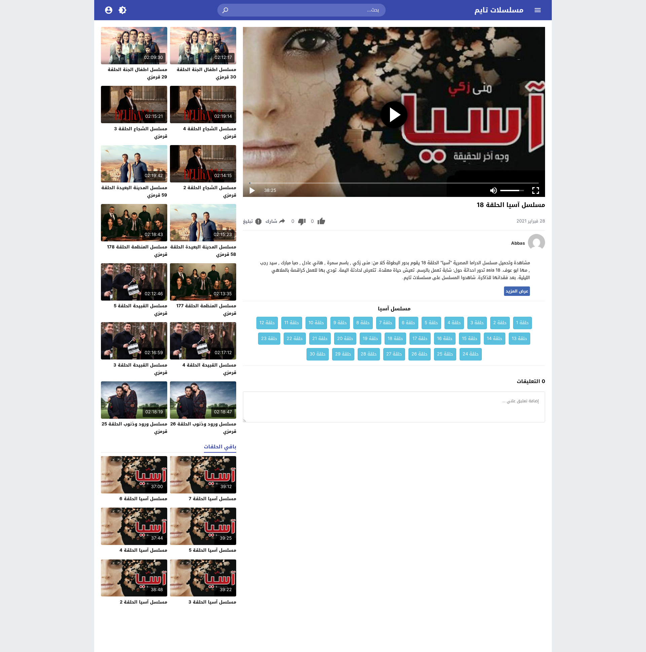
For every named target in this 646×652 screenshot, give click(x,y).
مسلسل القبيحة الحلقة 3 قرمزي (140, 369)
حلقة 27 (394, 354)
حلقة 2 (500, 322)
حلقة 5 (431, 322)
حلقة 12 (267, 322)
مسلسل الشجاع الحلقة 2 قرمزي (209, 191)
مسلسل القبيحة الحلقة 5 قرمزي (140, 309)
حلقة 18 (395, 338)
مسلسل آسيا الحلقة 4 (143, 550)
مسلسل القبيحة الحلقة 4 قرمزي (209, 369)
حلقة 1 (522, 322)
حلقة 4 (454, 322)
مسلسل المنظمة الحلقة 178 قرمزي (137, 251)
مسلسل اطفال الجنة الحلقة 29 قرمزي (137, 73)
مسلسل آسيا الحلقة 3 (212, 602)
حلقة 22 (295, 338)
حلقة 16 (445, 338)
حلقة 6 (408, 322)
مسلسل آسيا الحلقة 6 (143, 498)
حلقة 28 (369, 354)
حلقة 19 (370, 338)
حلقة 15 (469, 338)
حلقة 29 (343, 354)
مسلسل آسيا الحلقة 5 (212, 550)
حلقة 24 (471, 354)
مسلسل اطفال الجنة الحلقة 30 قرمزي (206, 73)
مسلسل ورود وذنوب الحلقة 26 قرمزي (203, 428)
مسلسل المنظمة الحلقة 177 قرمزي (206, 309)
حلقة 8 (363, 322)
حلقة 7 (385, 322)
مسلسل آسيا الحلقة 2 (143, 602)
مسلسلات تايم (499, 10)
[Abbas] (536, 249)
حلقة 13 (519, 338)
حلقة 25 (445, 354)
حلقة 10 (316, 322)
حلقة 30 (318, 354)
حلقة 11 (291, 322)
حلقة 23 (269, 338)
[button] (225, 10)
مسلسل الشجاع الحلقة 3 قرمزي (140, 132)
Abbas (518, 243)
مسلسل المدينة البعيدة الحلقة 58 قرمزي (203, 251)
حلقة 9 (340, 322)
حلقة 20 (345, 338)
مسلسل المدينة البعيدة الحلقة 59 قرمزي (134, 191)
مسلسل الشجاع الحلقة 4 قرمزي (209, 132)
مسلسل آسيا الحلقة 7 (212, 498)
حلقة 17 (420, 338)
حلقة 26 (419, 354)
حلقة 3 (477, 322)
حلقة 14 (494, 338)
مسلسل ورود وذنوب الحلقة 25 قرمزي (134, 428)
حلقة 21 (320, 338)
